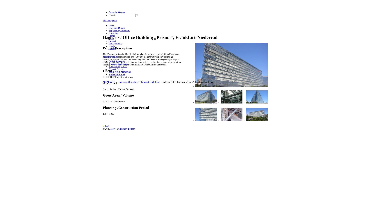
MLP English (109, 82)
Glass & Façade (116, 69)
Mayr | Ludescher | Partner (122, 129)
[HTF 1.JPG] (231, 86)
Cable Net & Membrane (120, 72)
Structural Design (117, 28)
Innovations (114, 33)
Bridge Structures (117, 61)
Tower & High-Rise (118, 66)
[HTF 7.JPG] (257, 120)
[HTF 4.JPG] (257, 102)
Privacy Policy (115, 43)
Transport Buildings (118, 64)
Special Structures (117, 74)
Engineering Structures (119, 30)
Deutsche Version (117, 12)
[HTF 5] (206, 120)
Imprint (112, 46)
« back (106, 126)
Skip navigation (110, 20)
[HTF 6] (231, 120)
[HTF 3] (231, 102)
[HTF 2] (206, 102)
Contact (112, 41)
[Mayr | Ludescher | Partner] (121, 7)
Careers (112, 49)
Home (111, 25)
